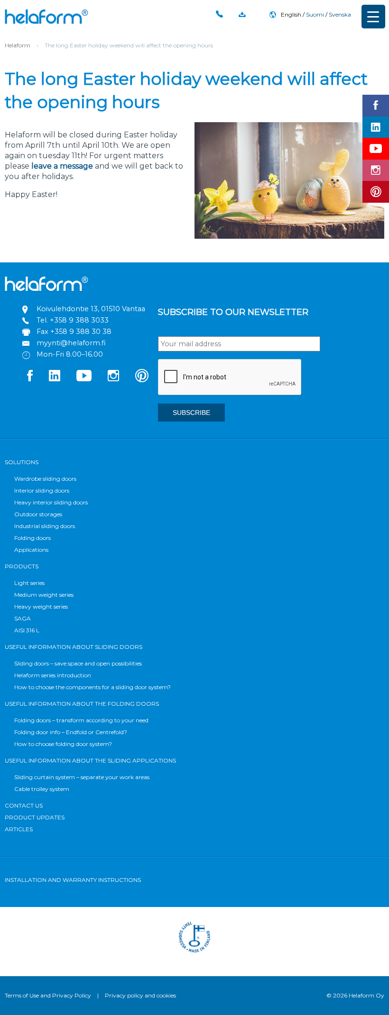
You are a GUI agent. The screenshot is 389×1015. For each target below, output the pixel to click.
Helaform (46, 16)
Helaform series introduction (52, 675)
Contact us (24, 805)
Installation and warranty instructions (73, 879)
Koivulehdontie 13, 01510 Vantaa (91, 309)
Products (21, 566)
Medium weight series (44, 594)
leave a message (62, 166)
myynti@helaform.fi (71, 343)
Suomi (315, 14)
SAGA (22, 618)
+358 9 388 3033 (79, 320)
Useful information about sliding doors (73, 646)
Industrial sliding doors (44, 526)
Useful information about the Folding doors (82, 703)
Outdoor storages (38, 514)
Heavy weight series (41, 606)
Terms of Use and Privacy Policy (48, 995)
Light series (29, 582)
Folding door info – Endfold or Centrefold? (70, 732)
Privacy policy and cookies (140, 995)
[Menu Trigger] (373, 16)
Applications (31, 549)
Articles (19, 829)
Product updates (35, 817)
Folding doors (32, 537)
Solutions (21, 462)
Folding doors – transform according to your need (81, 720)
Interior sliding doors (41, 490)
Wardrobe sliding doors (45, 478)
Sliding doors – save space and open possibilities (78, 663)
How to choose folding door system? (63, 743)
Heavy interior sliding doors (51, 502)
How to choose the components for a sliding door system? (92, 687)
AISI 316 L (26, 630)
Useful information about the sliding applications (90, 760)
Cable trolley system (41, 788)
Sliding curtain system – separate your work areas (81, 777)
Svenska (340, 14)
